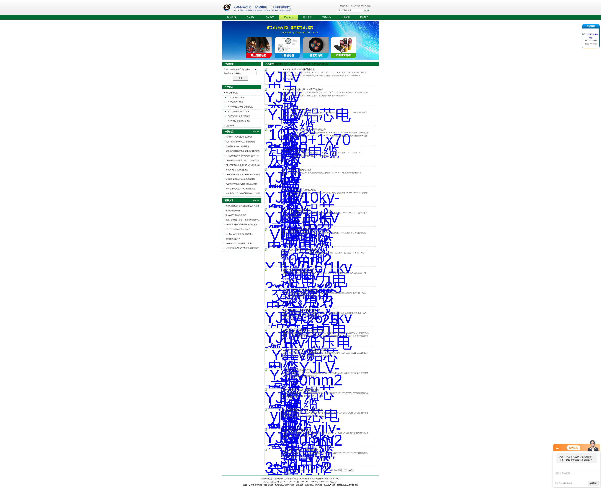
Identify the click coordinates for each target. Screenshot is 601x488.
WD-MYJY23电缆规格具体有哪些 (239, 243)
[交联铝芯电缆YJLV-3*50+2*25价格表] (273, 296)
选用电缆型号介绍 (233, 210)
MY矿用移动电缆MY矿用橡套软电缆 (241, 189)
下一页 (325, 470)
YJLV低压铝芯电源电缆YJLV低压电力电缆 (303, 330)
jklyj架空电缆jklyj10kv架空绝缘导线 (240, 179)
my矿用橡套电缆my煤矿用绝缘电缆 (240, 142)
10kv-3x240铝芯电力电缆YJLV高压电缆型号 (304, 129)
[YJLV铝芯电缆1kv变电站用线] (273, 176)
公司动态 (269, 17)
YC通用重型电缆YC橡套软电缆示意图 (241, 184)
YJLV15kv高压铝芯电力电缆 (296, 430)
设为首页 (345, 6)
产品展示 (288, 17)
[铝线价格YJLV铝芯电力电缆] (273, 156)
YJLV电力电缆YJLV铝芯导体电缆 (299, 69)
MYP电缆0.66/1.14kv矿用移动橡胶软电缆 (243, 193)
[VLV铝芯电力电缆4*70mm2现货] (273, 236)
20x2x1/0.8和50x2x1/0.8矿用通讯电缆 (241, 225)
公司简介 (250, 17)
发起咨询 (593, 483)
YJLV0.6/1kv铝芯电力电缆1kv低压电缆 (301, 310)
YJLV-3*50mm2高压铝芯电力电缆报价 (301, 450)
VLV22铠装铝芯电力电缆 (238, 111)
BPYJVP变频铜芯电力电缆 (237, 170)
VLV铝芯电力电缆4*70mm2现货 (298, 229)
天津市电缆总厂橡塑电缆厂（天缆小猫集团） (262, 8)
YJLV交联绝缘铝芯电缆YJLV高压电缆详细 (303, 89)
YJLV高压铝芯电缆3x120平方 (297, 370)
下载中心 (326, 17)
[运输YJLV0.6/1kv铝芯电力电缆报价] (273, 256)
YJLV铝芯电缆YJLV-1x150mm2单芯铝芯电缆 (304, 350)
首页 (285, 64)
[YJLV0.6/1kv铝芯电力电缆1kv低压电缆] (273, 316)
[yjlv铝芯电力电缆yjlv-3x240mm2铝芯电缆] (273, 416)
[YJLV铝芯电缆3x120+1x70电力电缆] (273, 116)
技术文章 (307, 17)
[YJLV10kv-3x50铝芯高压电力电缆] (273, 196)
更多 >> (255, 131)
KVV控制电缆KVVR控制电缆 (237, 146)
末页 (331, 470)
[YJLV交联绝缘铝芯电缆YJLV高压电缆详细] (273, 96)
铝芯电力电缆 (232, 93)
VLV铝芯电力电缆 (235, 102)
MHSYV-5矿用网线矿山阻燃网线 (239, 234)
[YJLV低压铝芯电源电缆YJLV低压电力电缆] (273, 336)
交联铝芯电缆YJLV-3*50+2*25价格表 (300, 290)
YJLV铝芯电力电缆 (236, 97)
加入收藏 (356, 6)
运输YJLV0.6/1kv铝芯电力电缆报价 (300, 249)
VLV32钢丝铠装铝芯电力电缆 (240, 107)
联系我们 (367, 6)
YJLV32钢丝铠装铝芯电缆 (239, 116)
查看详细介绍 (288, 79)
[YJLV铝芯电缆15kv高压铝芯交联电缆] (273, 396)
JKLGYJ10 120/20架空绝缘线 (238, 229)
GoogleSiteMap (320, 482)
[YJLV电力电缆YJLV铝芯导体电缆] (273, 76)
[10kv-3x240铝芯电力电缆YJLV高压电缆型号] (273, 136)
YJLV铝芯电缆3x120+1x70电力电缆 (300, 109)
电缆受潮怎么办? (233, 239)
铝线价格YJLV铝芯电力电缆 (296, 149)
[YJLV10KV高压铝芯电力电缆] (273, 216)
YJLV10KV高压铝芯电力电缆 (297, 209)
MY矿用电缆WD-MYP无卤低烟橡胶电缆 (242, 248)
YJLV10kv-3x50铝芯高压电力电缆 (299, 189)
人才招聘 (345, 17)
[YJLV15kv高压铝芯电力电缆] (273, 437)
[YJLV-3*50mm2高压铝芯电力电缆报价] (273, 457)
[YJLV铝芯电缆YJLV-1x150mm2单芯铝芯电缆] (273, 356)
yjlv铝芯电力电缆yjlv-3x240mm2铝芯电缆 (303, 410)
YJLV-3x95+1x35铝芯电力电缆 (298, 270)
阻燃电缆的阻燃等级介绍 (236, 215)
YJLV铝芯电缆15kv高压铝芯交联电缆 (301, 390)
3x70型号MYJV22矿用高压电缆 (239, 137)
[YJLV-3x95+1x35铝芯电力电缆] (273, 276)
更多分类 (230, 125)
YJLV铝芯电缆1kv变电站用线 (297, 169)
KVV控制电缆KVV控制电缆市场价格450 (242, 156)
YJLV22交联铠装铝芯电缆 (239, 121)
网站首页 (231, 17)
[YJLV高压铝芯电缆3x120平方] (273, 376)
